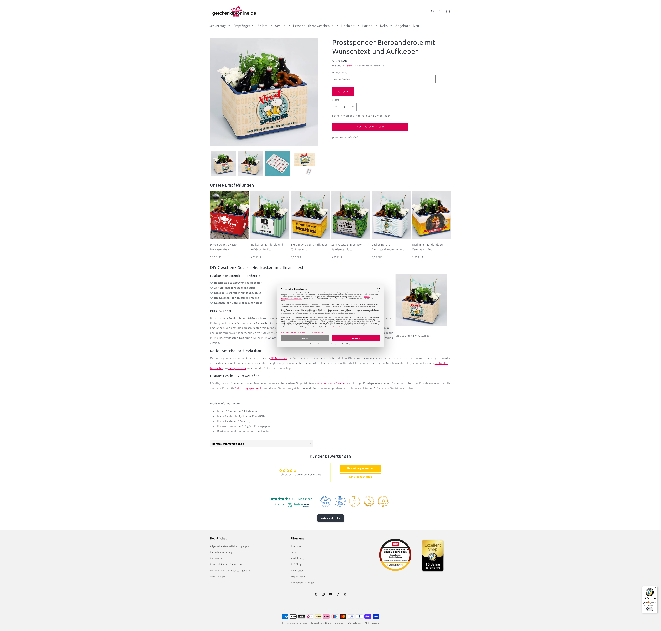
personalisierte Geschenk (332, 383)
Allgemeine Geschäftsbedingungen (229, 546)
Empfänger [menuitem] (241, 25)
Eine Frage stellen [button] (360, 477)
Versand (350, 65)
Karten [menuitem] (367, 25)
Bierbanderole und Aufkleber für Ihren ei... (309, 247)
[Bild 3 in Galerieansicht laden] (277, 163)
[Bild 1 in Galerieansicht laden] (223, 163)
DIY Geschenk (278, 358)
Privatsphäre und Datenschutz (227, 564)
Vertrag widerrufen (330, 518)
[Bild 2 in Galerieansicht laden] (250, 163)
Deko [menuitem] (384, 25)
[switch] (649, 609)
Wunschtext (339, 72)
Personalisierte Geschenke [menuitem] (313, 25)
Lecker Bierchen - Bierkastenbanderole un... (388, 247)
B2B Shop (296, 564)
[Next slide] (446, 222)
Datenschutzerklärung (321, 623)
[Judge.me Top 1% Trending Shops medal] (383, 501)
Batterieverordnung (221, 552)
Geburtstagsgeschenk (248, 388)
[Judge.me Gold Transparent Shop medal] (354, 501)
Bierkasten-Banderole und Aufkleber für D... (266, 247)
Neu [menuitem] (416, 25)
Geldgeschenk (237, 368)
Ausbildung (297, 558)
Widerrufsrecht (218, 576)
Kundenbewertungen (303, 582)
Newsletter (297, 570)
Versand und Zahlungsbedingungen (230, 570)
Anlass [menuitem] (262, 25)
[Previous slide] (214, 222)
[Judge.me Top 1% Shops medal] (368, 501)
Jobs (293, 552)
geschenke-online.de (297, 623)
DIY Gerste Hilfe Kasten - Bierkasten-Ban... (225, 247)
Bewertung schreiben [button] (360, 468)
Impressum (216, 558)
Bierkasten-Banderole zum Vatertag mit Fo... (428, 247)
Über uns (296, 546)
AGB (367, 623)
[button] (433, 11)
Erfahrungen (298, 576)
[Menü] (655, 588)
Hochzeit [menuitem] (348, 25)
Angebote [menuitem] (402, 25)
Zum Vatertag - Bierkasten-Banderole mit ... (347, 247)
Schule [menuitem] (280, 25)
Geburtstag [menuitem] (217, 25)
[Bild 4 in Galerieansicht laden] (304, 163)
